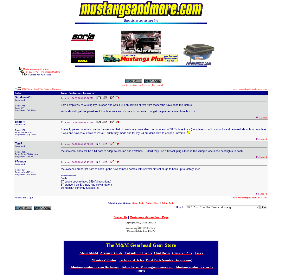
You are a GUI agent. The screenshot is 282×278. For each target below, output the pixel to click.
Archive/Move (153, 203)
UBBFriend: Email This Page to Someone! (42, 89)
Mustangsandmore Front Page (149, 217)
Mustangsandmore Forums (36, 69)
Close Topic (138, 203)
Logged (263, 117)
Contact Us (120, 217)
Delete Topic (168, 203)
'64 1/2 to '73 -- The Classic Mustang (43, 72)
